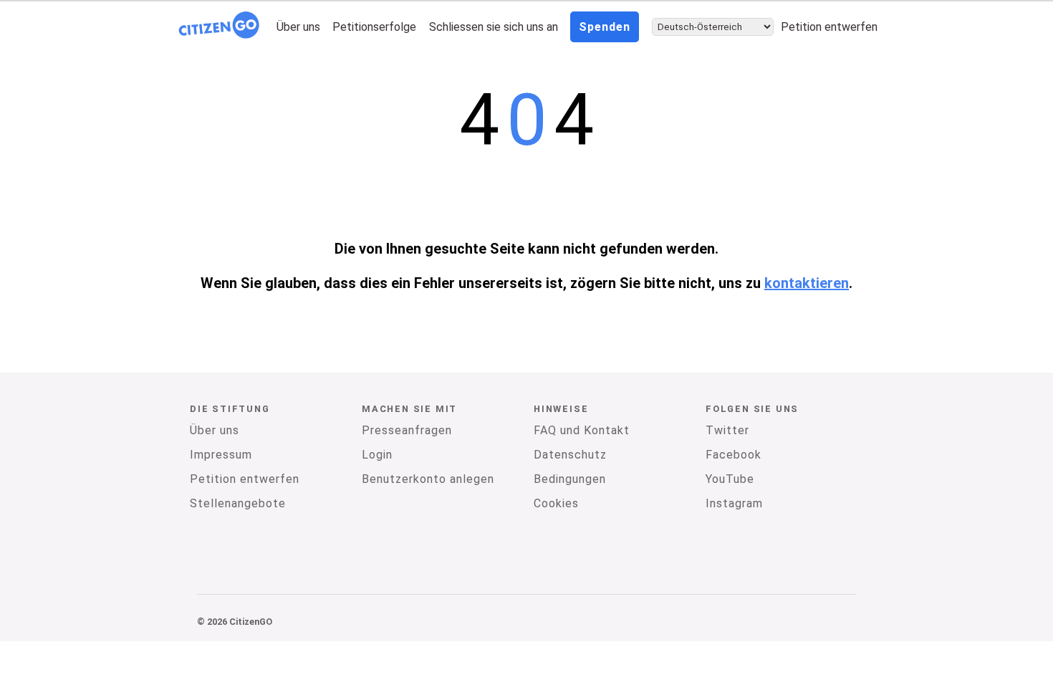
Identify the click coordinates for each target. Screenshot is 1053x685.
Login (377, 454)
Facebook (733, 454)
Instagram (734, 503)
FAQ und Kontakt (582, 430)
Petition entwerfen (829, 27)
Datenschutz (570, 454)
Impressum (221, 454)
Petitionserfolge (374, 27)
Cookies (556, 503)
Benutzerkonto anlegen (428, 479)
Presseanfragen (407, 430)
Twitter (727, 430)
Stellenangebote (238, 503)
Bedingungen (570, 479)
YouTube (730, 479)
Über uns (298, 27)
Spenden (604, 27)
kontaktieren (806, 283)
